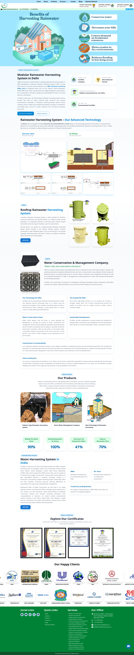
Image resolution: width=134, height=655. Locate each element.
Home (39, 1)
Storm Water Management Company (67, 425)
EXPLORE (25, 240)
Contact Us (48, 620)
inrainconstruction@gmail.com (102, 625)
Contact (73, 1)
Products (54, 1)
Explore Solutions (42, 113)
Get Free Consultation (25, 113)
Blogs (80, 1)
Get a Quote (129, 9)
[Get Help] (128, 646)
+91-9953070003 (34, 9)
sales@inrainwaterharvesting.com (10, 9)
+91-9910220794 (24, 9)
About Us (47, 616)
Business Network (91, 1)
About (46, 1)
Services (62, 1)
